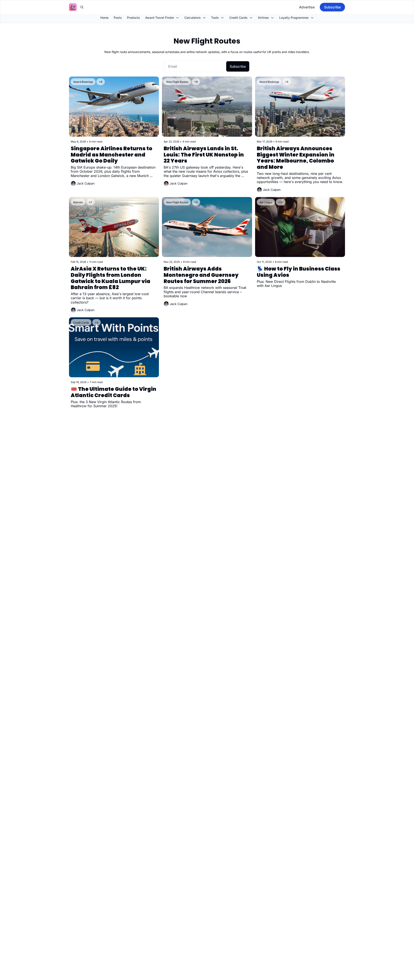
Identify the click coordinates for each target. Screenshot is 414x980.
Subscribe (238, 66)
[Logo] (73, 7)
